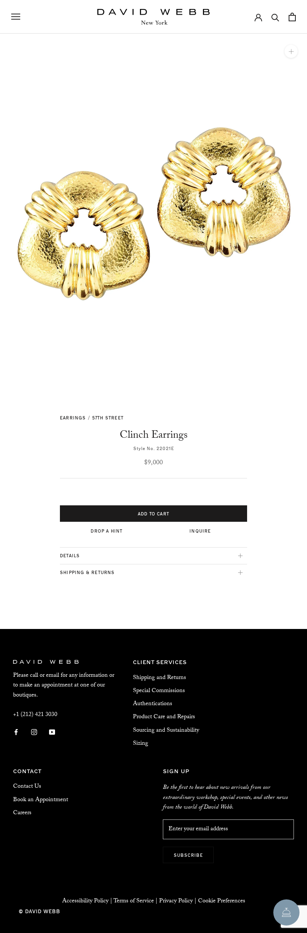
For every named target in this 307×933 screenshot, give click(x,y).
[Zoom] (291, 51)
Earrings (73, 417)
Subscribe (188, 855)
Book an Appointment (40, 800)
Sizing (140, 743)
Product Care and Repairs (164, 717)
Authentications (152, 704)
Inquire (200, 530)
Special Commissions (159, 691)
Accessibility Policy (85, 901)
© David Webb (39, 911)
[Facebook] (16, 732)
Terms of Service (133, 901)
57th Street (108, 417)
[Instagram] (34, 732)
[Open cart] (292, 17)
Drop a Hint (106, 530)
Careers (22, 813)
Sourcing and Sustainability (166, 730)
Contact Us (27, 786)
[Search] (275, 17)
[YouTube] (52, 732)
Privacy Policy (176, 901)
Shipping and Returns (159, 678)
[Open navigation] (15, 16)
